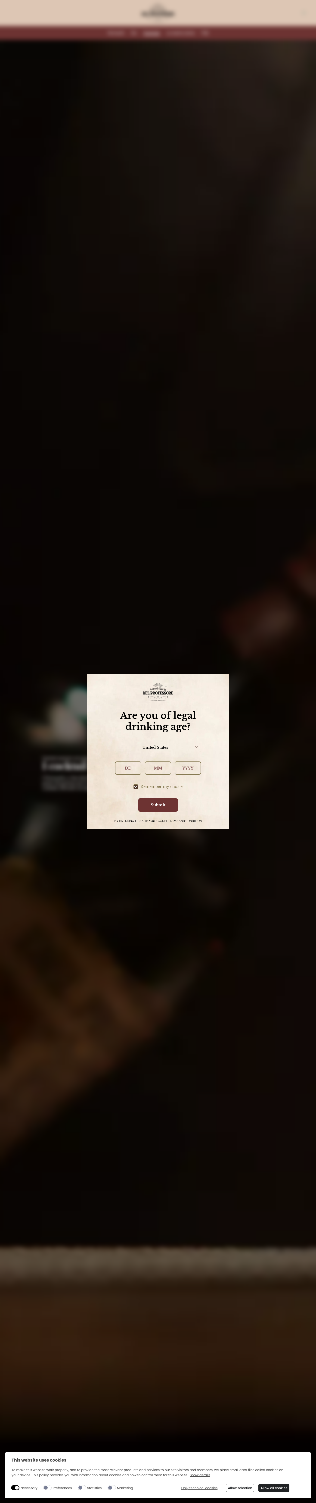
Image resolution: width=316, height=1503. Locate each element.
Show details (200, 1475)
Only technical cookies (199, 1488)
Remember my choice (161, 786)
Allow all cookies (273, 1488)
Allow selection (240, 1488)
